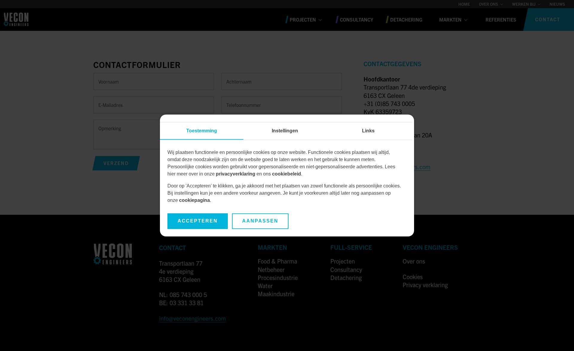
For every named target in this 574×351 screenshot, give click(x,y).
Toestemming (201, 131)
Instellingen (285, 131)
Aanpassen (260, 221)
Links (368, 131)
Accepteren (198, 221)
